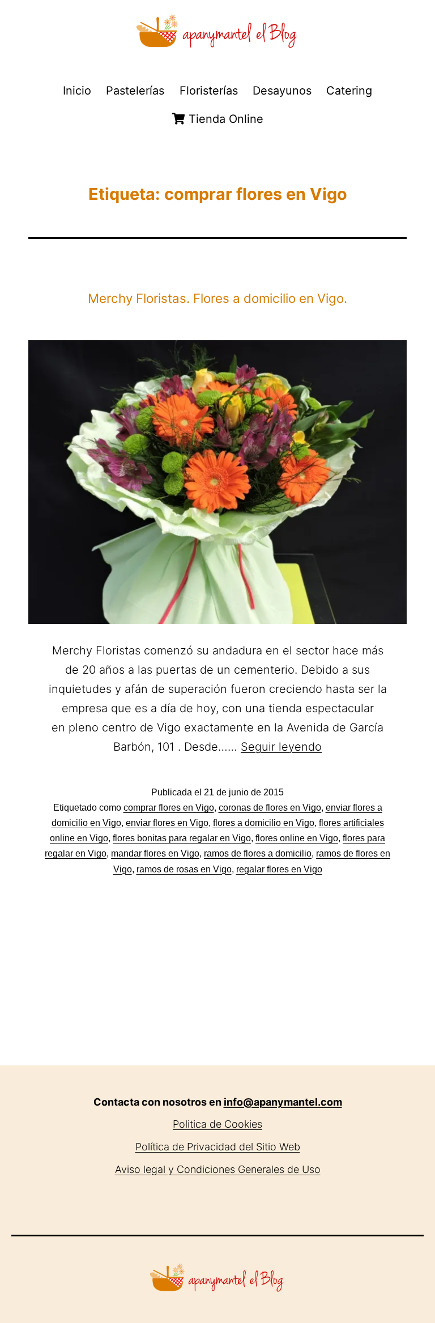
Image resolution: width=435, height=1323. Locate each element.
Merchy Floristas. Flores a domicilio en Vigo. (217, 298)
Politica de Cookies (217, 1124)
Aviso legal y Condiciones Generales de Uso (218, 1169)
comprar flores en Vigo (168, 807)
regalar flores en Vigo (279, 869)
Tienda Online (224, 119)
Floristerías (209, 90)
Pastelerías (135, 90)
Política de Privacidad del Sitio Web (217, 1147)
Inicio (77, 90)
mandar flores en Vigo (155, 853)
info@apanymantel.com (283, 1102)
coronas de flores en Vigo (270, 807)
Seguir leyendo (281, 746)
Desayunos (282, 90)
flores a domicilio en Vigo (263, 823)
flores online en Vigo (296, 838)
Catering (349, 90)
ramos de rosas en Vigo (184, 869)
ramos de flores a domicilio (258, 853)
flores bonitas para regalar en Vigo (182, 838)
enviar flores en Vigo (167, 823)
